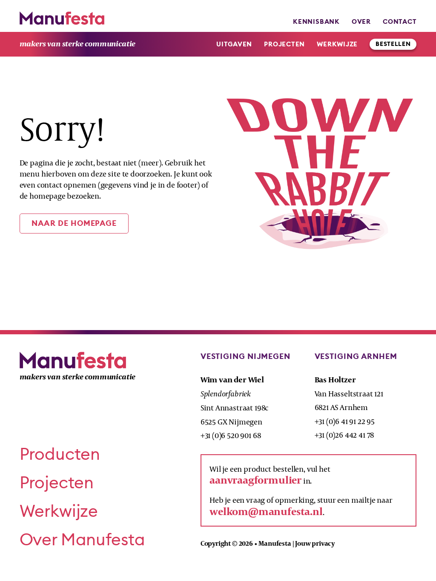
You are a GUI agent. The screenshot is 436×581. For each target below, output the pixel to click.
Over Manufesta (82, 539)
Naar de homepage (74, 223)
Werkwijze (337, 44)
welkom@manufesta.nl (266, 511)
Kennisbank (316, 21)
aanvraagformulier (255, 480)
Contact (399, 21)
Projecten (284, 44)
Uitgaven (234, 44)
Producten (60, 453)
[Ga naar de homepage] (62, 18)
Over (361, 21)
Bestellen (393, 44)
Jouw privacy (315, 543)
